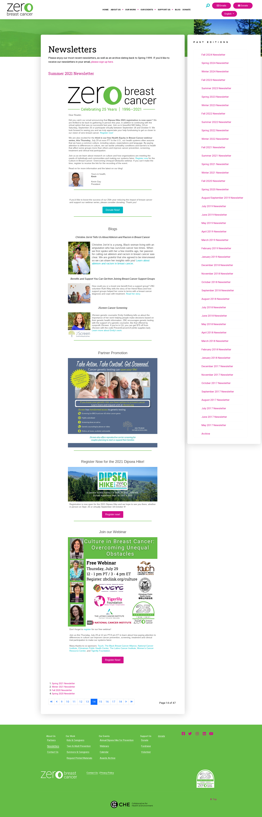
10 (67, 701)
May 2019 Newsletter (214, 223)
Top (214, 799)
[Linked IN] (204, 733)
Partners (51, 740)
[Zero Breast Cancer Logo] (59, 775)
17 (113, 701)
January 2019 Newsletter (216, 256)
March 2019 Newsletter (215, 239)
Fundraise (146, 746)
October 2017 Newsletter (216, 383)
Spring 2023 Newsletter (215, 96)
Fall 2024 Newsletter (213, 54)
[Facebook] (183, 733)
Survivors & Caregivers (78, 752)
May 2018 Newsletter (214, 324)
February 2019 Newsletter (216, 248)
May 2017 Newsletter (214, 425)
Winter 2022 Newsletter (215, 138)
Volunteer (146, 752)
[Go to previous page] (56, 702)
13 (87, 701)
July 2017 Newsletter (214, 408)
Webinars (104, 746)
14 (94, 701)
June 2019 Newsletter (214, 214)
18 (120, 701)
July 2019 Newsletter (214, 206)
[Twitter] (190, 733)
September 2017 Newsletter (218, 391)
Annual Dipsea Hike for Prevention (117, 740)
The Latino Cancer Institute (123, 648)
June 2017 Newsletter (214, 416)
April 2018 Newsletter (214, 332)
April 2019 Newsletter (214, 231)
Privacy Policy (107, 772)
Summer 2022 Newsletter (216, 122)
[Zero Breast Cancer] (19, 9)
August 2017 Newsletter (216, 399)
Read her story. (133, 294)
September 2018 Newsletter (218, 290)
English (228, 13)
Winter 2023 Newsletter (215, 105)
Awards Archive (107, 758)
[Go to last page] (132, 702)
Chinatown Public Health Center (93, 648)
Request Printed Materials (79, 758)
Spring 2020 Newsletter (63, 693)
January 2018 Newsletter (216, 357)
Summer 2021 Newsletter (71, 73)
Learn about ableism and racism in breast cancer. (120, 262)
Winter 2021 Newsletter (63, 686)
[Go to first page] (51, 702)
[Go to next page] (126, 702)
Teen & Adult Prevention (79, 746)
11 (74, 701)
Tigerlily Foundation (100, 651)
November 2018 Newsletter (217, 273)
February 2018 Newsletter (216, 349)
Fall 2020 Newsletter (62, 690)
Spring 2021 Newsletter (63, 683)
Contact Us (52, 752)
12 (80, 701)
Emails (222, 5)
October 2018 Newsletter (216, 282)
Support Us (145, 736)
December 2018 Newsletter (217, 265)
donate (161, 736)
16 (107, 701)
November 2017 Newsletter (217, 374)
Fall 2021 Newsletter (213, 147)
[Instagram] (197, 733)
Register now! (106, 133)
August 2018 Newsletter (216, 298)
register (87, 629)
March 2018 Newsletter (215, 340)
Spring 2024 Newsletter (215, 62)
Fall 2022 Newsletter (213, 113)
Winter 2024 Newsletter (215, 71)
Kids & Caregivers (75, 740)
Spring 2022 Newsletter (215, 130)
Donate (244, 5)
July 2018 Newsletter (214, 307)
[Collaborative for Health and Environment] (131, 804)
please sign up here (102, 61)
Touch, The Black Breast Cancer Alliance (117, 646)
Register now (141, 158)
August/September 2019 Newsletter (222, 197)
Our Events (104, 736)
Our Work (70, 736)
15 (100, 701)
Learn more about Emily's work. (107, 330)
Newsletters (53, 746)
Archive (206, 433)
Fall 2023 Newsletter (213, 79)
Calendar (104, 752)
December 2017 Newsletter (217, 366)
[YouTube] (211, 733)
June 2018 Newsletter (214, 315)
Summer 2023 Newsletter (216, 88)
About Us (50, 736)
